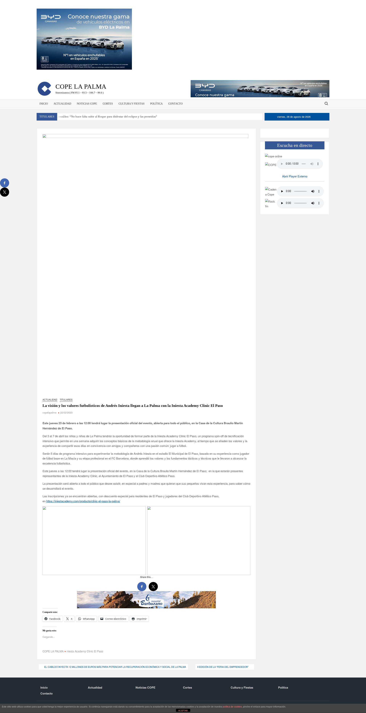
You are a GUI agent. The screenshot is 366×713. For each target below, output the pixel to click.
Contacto (175, 103)
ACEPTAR (183, 710)
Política (156, 103)
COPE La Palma (80, 86)
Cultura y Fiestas (131, 103)
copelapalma (49, 412)
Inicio (43, 103)
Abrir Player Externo (294, 176)
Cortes (108, 103)
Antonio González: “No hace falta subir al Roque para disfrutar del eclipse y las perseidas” (101, 116)
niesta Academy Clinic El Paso (85, 651)
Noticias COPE (87, 103)
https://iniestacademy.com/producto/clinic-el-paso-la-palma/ (83, 501)
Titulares (66, 399)
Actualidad (62, 103)
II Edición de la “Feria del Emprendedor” (223, 666)
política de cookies (232, 706)
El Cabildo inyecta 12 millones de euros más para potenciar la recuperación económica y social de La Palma (115, 666)
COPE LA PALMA (53, 651)
